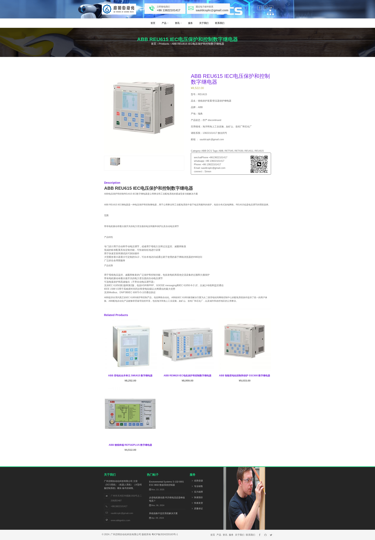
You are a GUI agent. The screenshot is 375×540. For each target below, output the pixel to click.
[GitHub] (265, 8)
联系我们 (219, 23)
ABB (221, 151)
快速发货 (198, 503)
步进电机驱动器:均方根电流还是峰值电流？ (167, 499)
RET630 (239, 151)
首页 (153, 23)
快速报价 (198, 497)
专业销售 (198, 486)
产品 (164, 23)
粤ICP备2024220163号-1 (165, 534)
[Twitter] (271, 8)
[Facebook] (259, 8)
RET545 (229, 151)
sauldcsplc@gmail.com (122, 513)
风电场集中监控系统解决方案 (163, 513)
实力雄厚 (198, 492)
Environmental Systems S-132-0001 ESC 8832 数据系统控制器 (166, 483)
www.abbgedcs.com (120, 520)
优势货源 (198, 480)
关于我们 (204, 23)
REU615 (259, 151)
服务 (190, 23)
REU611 (248, 151)
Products (164, 43)
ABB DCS (206, 151)
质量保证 (198, 508)
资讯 (177, 23)
